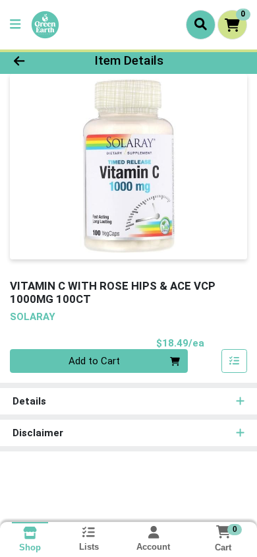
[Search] (200, 24)
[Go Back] (39, 61)
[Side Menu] (15, 25)
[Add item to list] (234, 361)
